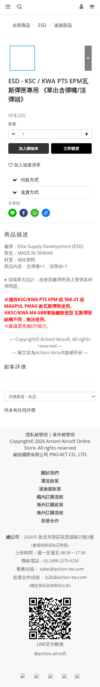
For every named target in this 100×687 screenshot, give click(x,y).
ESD (42, 25)
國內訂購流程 (50, 497)
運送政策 (50, 481)
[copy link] (46, 213)
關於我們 (50, 473)
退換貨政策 (50, 489)
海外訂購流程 (50, 513)
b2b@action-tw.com (66, 577)
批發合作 (50, 521)
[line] (12, 213)
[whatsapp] (35, 213)
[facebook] (23, 213)
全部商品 (21, 25)
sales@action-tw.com (62, 569)
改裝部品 (63, 25)
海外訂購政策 (50, 504)
